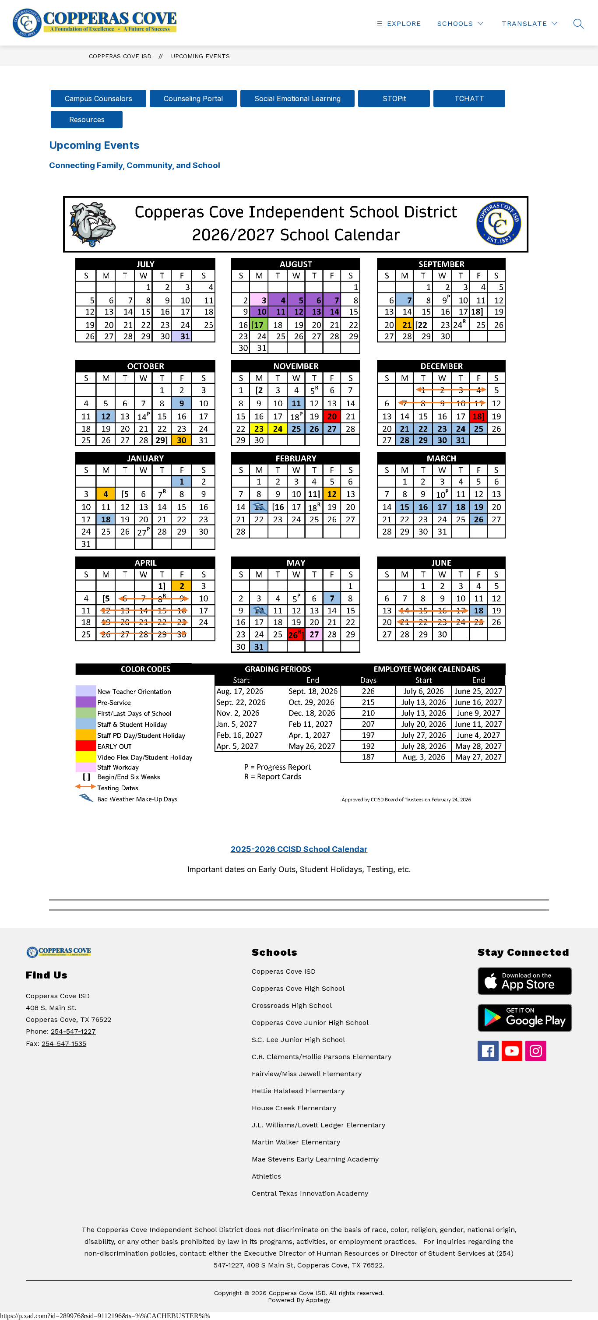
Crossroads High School (292, 1005)
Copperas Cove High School (298, 988)
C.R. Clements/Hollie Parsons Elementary (321, 1056)
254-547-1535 (64, 1043)
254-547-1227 (73, 1031)
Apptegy (318, 1299)
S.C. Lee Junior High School (298, 1039)
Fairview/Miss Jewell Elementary (307, 1074)
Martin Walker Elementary (296, 1142)
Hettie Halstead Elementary (298, 1091)
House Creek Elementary (294, 1108)
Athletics (266, 1176)
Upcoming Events (200, 56)
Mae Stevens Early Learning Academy (315, 1159)
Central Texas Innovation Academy (310, 1193)
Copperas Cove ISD (120, 56)
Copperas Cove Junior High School (310, 1022)
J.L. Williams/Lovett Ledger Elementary (318, 1125)
